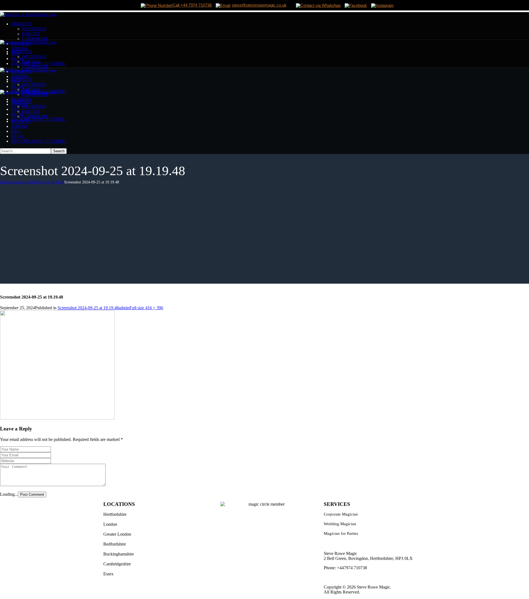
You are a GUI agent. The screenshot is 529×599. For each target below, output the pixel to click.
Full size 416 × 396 (146, 307)
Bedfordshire (114, 544)
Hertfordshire (114, 514)
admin (124, 307)
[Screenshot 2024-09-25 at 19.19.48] (57, 418)
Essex (108, 573)
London (110, 524)
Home (4, 182)
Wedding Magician (340, 524)
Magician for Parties (341, 533)
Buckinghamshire (118, 554)
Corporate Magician (341, 514)
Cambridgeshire (117, 564)
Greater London (117, 534)
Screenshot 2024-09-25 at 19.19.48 (36, 182)
